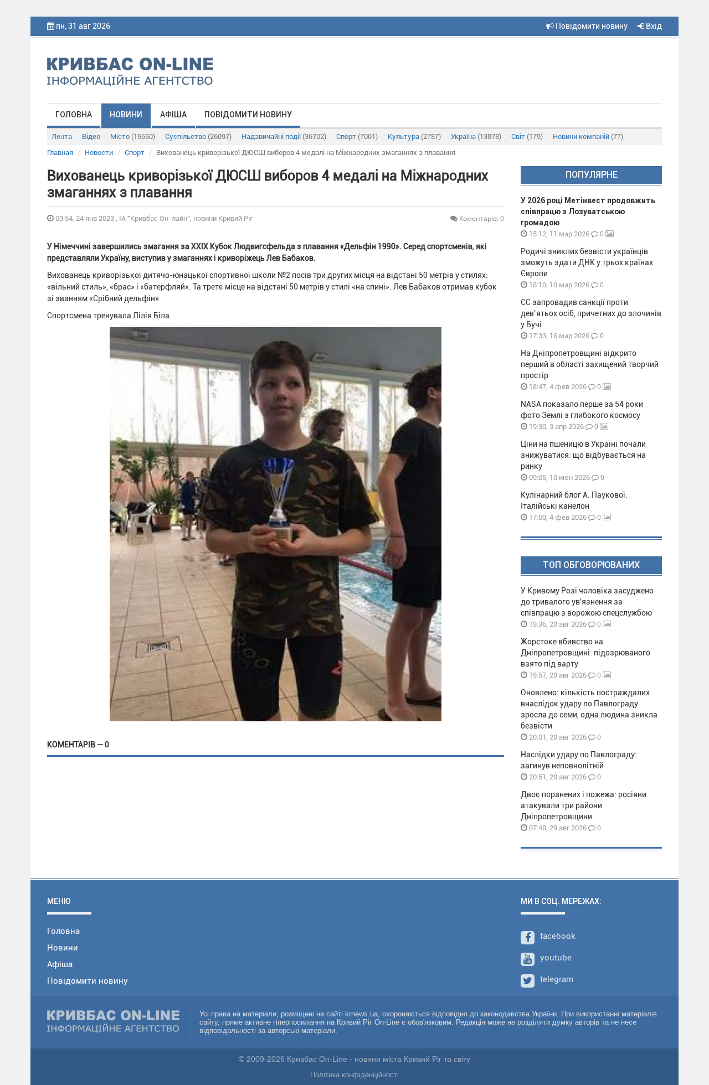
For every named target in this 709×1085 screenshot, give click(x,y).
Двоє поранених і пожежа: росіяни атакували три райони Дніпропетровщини (583, 805)
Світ (527, 136)
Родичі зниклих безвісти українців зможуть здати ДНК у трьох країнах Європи (587, 262)
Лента (62, 136)
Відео (91, 136)
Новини (126, 114)
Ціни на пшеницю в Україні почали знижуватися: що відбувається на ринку (583, 455)
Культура (414, 136)
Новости (99, 152)
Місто (132, 136)
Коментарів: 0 (481, 218)
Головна (73, 114)
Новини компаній (588, 136)
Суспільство (198, 136)
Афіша (173, 114)
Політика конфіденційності (354, 1075)
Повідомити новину (591, 26)
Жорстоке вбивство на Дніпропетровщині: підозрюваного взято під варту (585, 652)
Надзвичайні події (284, 136)
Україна (476, 136)
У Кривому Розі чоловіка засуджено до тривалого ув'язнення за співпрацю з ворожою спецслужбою (587, 601)
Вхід (653, 26)
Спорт (357, 136)
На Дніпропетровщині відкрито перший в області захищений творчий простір (590, 364)
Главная (60, 152)
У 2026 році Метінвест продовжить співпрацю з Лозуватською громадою (588, 211)
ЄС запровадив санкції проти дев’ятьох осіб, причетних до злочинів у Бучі (591, 313)
